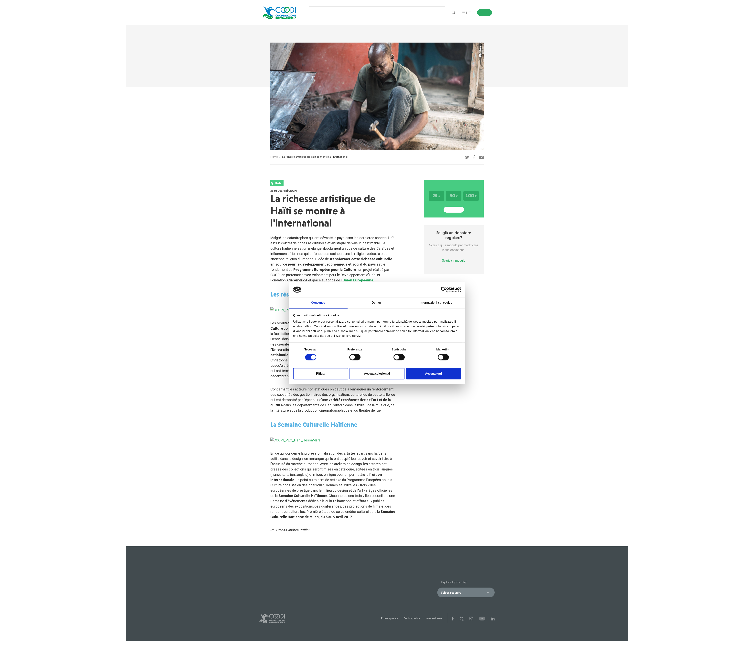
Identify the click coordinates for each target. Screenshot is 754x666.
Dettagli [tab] (377, 302)
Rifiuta (320, 373)
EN (463, 12)
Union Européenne (357, 280)
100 (471, 195)
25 (436, 195)
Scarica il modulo (453, 260)
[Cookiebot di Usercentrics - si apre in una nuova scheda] (444, 290)
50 (454, 195)
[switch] (355, 357)
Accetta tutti (433, 373)
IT (470, 12)
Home (274, 156)
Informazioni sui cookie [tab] (436, 302)
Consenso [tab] (318, 302)
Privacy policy (389, 618)
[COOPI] (283, 12)
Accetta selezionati (377, 373)
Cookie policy (412, 618)
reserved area (434, 618)
